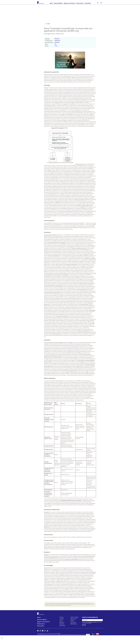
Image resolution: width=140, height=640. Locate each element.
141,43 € (56, 45)
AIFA (60, 605)
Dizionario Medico (58, 3)
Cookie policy (73, 622)
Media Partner (62, 625)
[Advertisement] (80, 13)
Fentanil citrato (57, 40)
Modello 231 (62, 622)
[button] (70, 60)
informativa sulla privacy (92, 622)
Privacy (61, 620)
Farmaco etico (57, 38)
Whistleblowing (74, 623)
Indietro (48, 23)
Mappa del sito (73, 618)
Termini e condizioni (74, 617)
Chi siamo (61, 617)
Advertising (62, 623)
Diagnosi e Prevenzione (69, 3)
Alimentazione (80, 3)
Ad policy (72, 620)
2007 (55, 44)
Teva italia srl (57, 42)
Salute (51, 3)
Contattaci (62, 618)
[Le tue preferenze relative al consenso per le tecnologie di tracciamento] (2, 638)
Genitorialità (88, 3)
